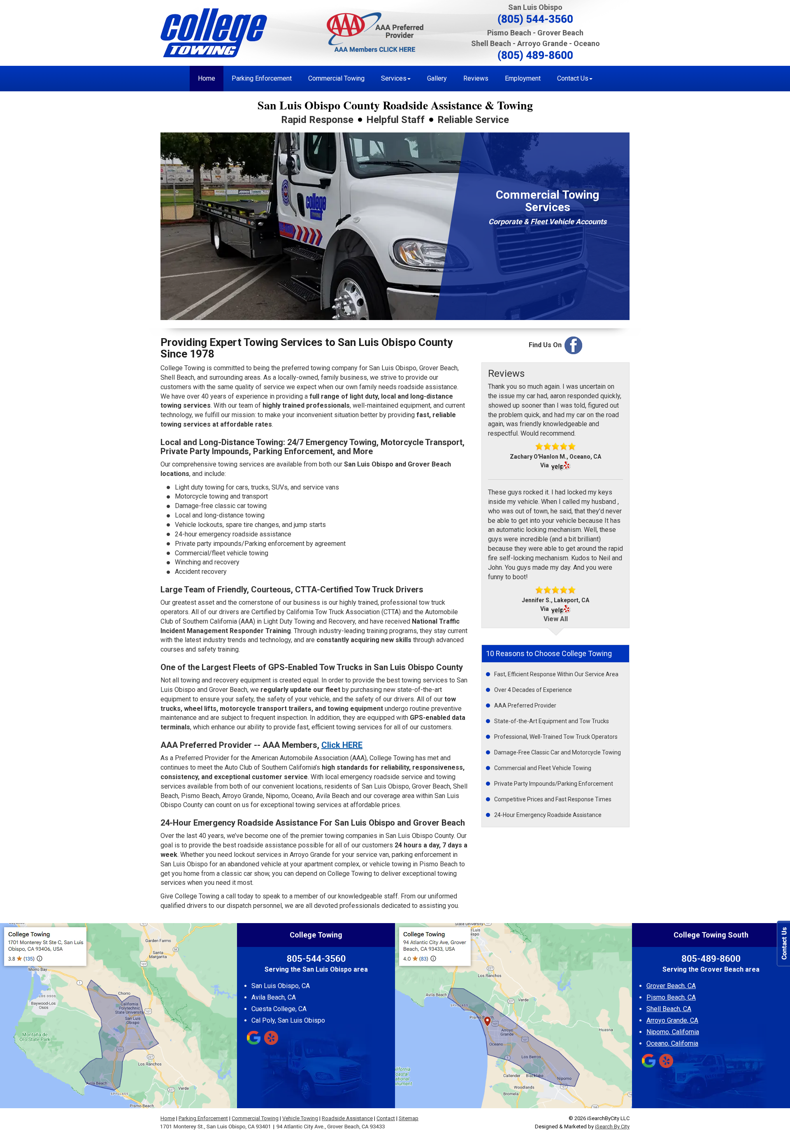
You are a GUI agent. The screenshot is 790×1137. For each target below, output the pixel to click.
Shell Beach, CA (668, 1009)
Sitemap (408, 1118)
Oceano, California (672, 1043)
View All (556, 619)
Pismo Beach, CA (671, 997)
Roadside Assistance (347, 1118)
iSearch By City (612, 1126)
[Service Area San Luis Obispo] (118, 1015)
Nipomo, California (672, 1032)
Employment (523, 78)
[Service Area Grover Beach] (513, 1015)
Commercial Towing (336, 78)
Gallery (437, 78)
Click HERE (341, 745)
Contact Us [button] (572, 78)
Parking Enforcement (262, 78)
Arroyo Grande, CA (672, 1020)
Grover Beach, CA (671, 986)
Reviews (475, 78)
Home (206, 78)
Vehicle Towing (300, 1118)
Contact (385, 1118)
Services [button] (394, 78)
